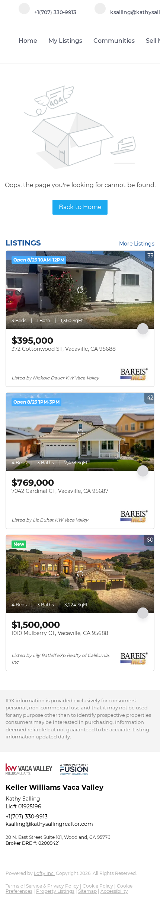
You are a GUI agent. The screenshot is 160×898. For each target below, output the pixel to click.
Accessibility (114, 891)
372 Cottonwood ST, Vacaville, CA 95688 (64, 349)
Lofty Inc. (44, 873)
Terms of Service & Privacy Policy (42, 886)
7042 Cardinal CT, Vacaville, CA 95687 (60, 491)
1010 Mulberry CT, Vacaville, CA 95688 (60, 633)
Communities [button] (114, 40)
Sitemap (87, 891)
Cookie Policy (98, 886)
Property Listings (55, 891)
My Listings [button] (65, 40)
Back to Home (80, 207)
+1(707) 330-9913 (27, 816)
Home (28, 40)
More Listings (136, 243)
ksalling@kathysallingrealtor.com (49, 824)
